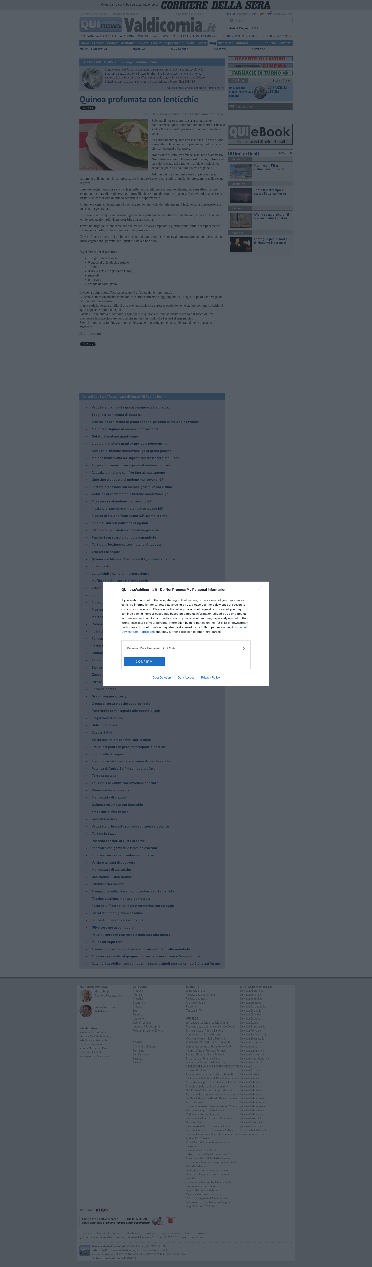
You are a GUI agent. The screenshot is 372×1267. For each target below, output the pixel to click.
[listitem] (186, 648)
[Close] (260, 590)
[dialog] (186, 634)
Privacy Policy (210, 677)
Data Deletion (161, 677)
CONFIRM (144, 661)
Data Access (186, 677)
